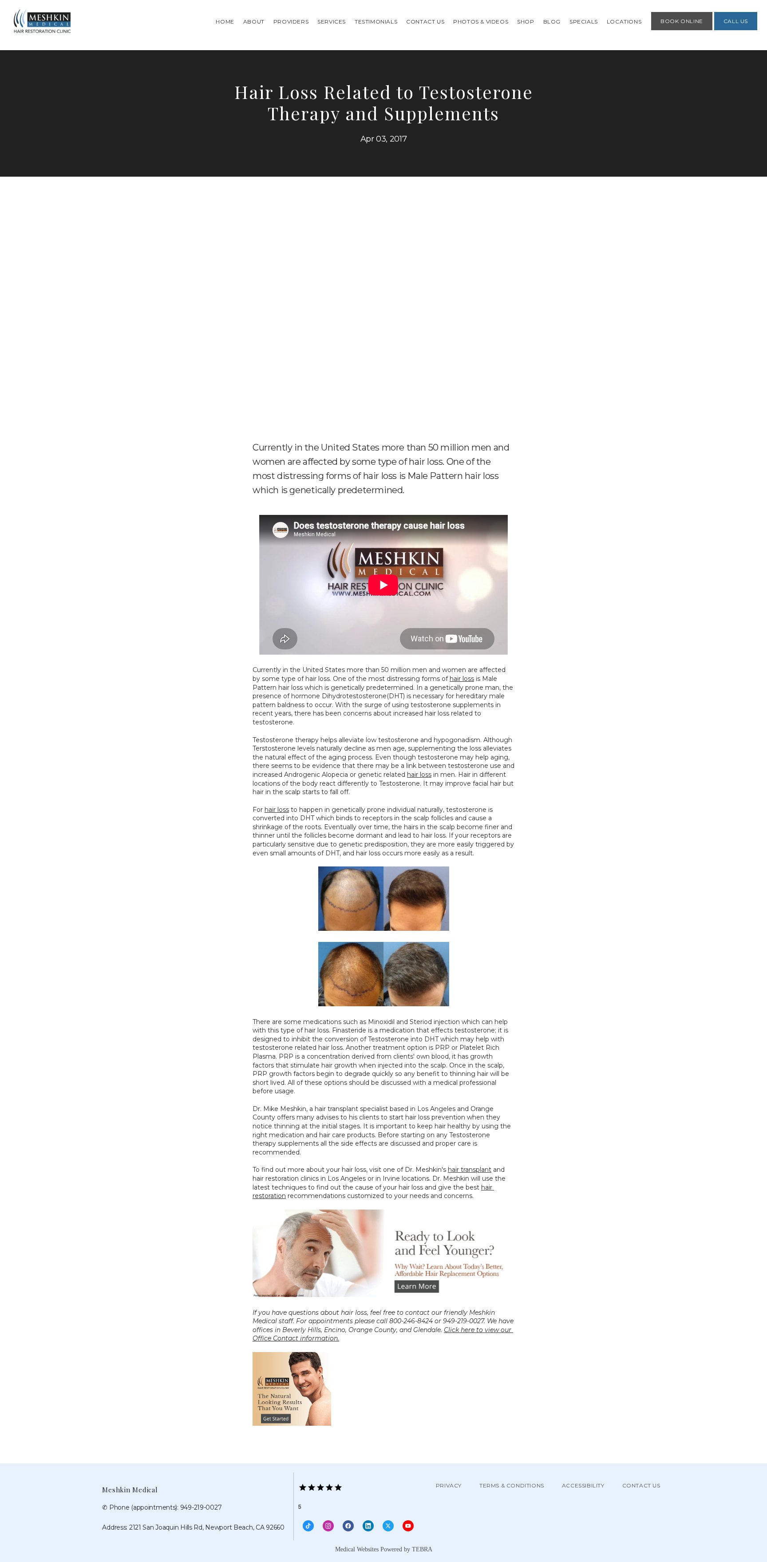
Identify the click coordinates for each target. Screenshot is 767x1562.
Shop (525, 21)
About (254, 21)
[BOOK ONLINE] (681, 29)
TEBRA (422, 1549)
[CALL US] (735, 29)
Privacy (449, 1485)
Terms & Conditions (511, 1485)
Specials (583, 21)
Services (331, 21)
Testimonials (376, 21)
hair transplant (469, 1170)
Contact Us (425, 21)
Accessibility (583, 1485)
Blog (552, 21)
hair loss (462, 679)
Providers (290, 21)
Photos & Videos (480, 21)
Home (225, 21)
